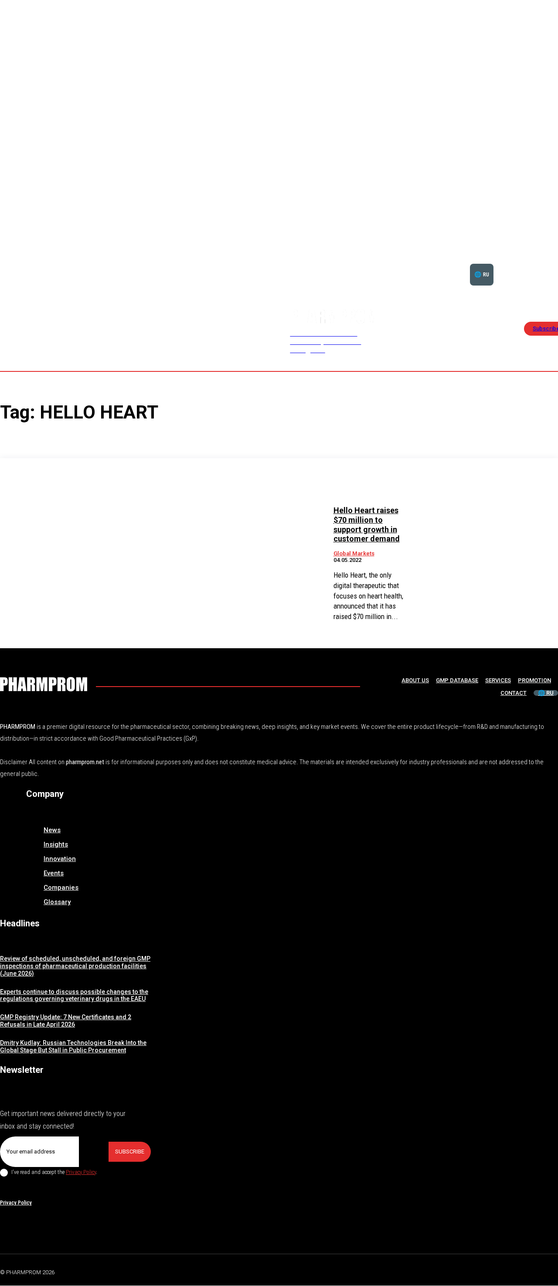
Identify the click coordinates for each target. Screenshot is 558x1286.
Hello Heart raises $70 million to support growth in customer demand (366, 524)
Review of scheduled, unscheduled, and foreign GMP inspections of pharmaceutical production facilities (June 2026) (75, 966)
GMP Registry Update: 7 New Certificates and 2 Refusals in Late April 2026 (65, 1021)
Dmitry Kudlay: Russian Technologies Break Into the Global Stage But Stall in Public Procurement (73, 1046)
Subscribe (129, 1151)
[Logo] (43, 684)
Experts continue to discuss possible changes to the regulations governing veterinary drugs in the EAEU (74, 995)
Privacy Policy (81, 1172)
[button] (531, 263)
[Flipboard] (533, 1270)
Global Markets (353, 553)
